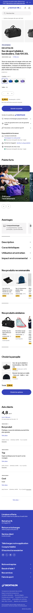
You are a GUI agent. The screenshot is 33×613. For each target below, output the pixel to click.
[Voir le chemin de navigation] (2, 18)
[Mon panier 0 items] (29, 8)
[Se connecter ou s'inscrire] (25, 8)
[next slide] (8, 206)
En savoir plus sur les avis (9, 419)
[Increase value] (12, 93)
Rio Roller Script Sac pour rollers (20, 331)
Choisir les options (16, 392)
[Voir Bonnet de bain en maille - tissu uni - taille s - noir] (6, 376)
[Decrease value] (4, 93)
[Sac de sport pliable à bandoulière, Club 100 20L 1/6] (13, 31)
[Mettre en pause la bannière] (27, 2)
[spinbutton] (8, 93)
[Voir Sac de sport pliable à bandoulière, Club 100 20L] (6, 366)
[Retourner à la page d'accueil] (14, 8)
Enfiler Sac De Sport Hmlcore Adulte (6, 332)
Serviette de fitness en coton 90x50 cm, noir (7, 290)
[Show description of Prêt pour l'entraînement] (26, 198)
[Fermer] (30, 2)
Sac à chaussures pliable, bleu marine (21, 290)
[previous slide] (4, 206)
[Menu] (4, 8)
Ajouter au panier (16, 108)
